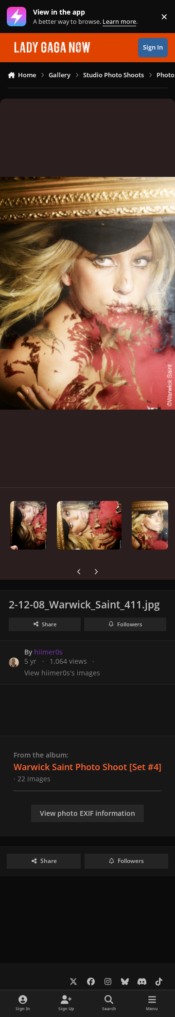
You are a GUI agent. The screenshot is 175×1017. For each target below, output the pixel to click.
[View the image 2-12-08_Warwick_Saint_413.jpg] (150, 525)
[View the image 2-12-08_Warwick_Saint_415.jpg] (28, 525)
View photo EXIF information (87, 813)
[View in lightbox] (87, 293)
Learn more (18, 16)
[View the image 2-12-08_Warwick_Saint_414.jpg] (89, 525)
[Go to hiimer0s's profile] (14, 662)
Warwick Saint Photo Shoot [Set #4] (87, 767)
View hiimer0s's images (62, 672)
